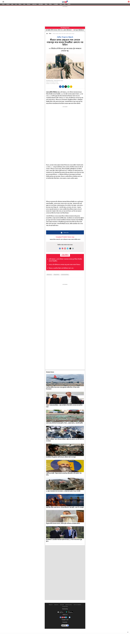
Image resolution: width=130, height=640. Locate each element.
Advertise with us (68, 604)
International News (64, 274)
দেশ (16, 4)
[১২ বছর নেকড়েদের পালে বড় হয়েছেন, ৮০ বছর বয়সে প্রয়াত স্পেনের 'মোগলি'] (65, 484)
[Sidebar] (3, 2)
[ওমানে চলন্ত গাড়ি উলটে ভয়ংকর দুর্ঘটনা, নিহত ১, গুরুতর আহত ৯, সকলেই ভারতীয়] (65, 416)
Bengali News (56, 274)
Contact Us (56, 604)
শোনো (3, 4)
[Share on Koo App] (71, 87)
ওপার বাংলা (34, 4)
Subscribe (62, 604)
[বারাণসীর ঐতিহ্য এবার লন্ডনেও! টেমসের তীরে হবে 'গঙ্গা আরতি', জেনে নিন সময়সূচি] (65, 500)
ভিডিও (50, 4)
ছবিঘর (46, 4)
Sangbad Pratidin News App (65, 237)
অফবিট (69, 4)
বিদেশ (20, 4)
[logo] (65, 2)
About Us (50, 604)
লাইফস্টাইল (41, 4)
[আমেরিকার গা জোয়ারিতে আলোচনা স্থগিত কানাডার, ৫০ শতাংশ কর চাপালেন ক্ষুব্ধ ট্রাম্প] (65, 532)
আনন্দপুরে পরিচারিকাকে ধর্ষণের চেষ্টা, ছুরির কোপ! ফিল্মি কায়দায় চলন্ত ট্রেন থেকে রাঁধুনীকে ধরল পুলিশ (77, 30)
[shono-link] (128, 2)
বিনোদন (28, 4)
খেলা (24, 4)
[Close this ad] (128, 632)
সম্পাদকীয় (56, 4)
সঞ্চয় (61, 4)
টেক (64, 4)
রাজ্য (12, 4)
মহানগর (7, 4)
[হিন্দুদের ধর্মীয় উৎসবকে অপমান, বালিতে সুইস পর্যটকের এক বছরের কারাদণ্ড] (65, 516)
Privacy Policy (65, 606)
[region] (65, 16)
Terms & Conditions (77, 604)
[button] (60, 86)
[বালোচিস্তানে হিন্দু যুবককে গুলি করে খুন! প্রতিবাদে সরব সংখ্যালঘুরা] (65, 450)
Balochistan (49, 274)
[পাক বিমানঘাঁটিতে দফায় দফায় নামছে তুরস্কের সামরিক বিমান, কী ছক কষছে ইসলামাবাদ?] (65, 380)
